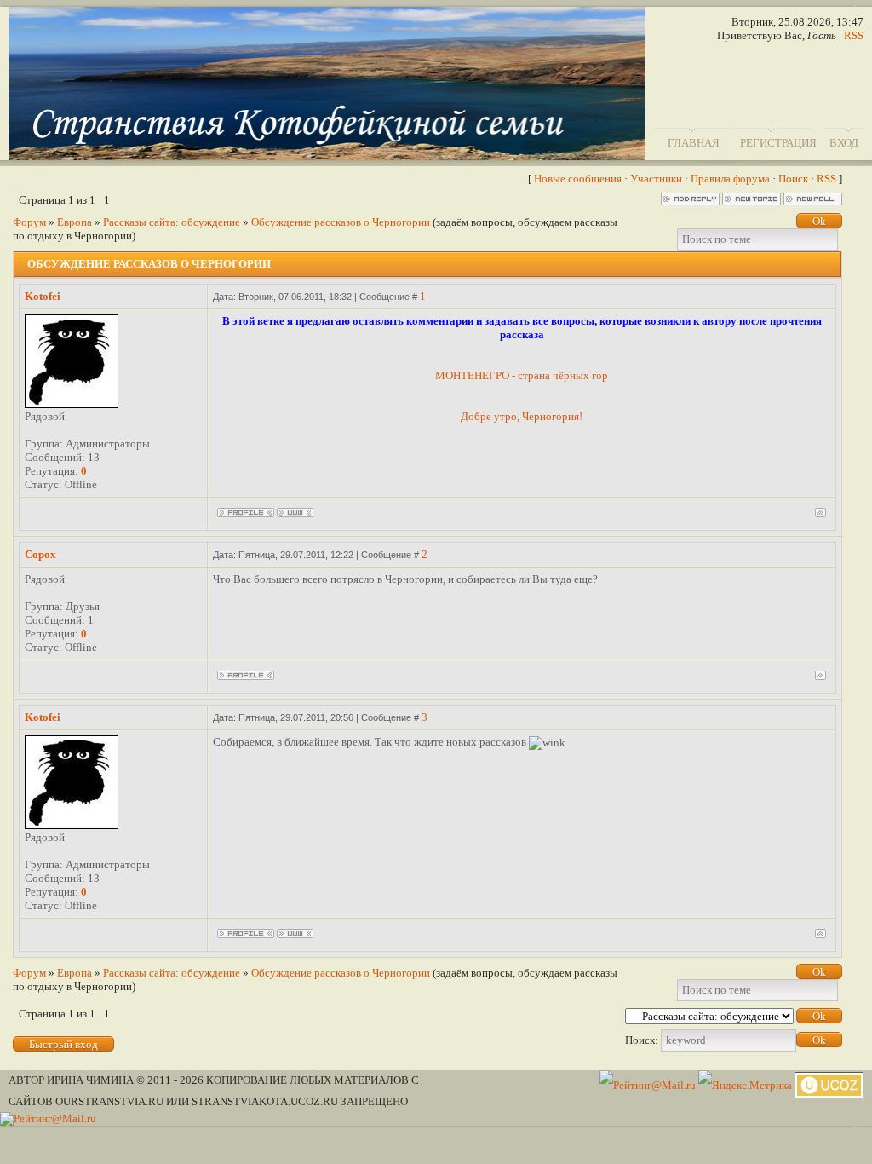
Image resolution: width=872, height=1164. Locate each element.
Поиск (793, 178)
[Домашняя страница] (295, 512)
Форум (29, 222)
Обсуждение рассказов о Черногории (340, 222)
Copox (40, 554)
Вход (843, 142)
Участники (656, 178)
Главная (694, 142)
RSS (853, 35)
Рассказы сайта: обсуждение (171, 222)
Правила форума (730, 178)
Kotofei (42, 296)
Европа (74, 222)
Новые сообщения (578, 178)
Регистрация (778, 142)
